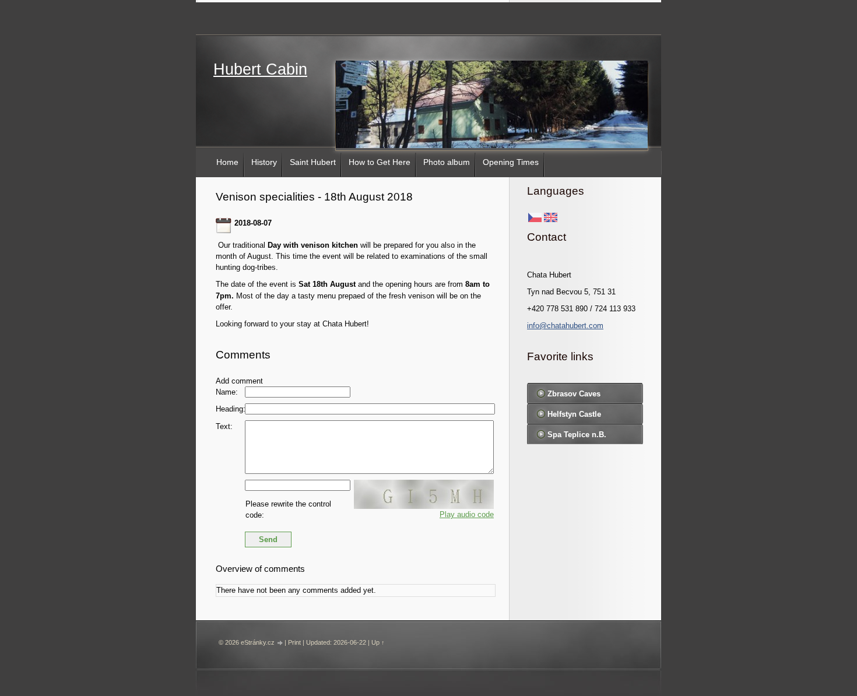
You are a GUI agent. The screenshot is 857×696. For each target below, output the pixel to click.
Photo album (446, 162)
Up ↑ (378, 642)
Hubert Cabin (260, 69)
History (264, 162)
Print (294, 642)
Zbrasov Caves (573, 393)
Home (227, 162)
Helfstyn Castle (574, 414)
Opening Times (511, 162)
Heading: (230, 409)
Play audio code (467, 514)
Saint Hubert (313, 162)
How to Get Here (379, 162)
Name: (227, 392)
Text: (224, 426)
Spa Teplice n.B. (576, 434)
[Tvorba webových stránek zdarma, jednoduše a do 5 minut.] (280, 643)
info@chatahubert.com (565, 325)
